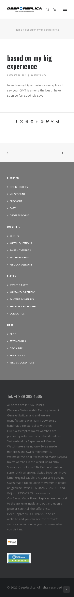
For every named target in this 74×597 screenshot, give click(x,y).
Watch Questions (21, 243)
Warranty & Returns (22, 292)
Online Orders (19, 187)
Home (18, 29)
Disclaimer (16, 348)
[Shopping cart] (52, 9)
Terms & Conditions (22, 362)
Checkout (16, 201)
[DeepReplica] (24, 9)
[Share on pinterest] (32, 121)
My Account (17, 194)
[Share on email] (57, 121)
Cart (13, 208)
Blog (13, 334)
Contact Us (17, 313)
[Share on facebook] (16, 121)
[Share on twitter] (21, 121)
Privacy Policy (19, 355)
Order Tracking (19, 215)
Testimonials (18, 341)
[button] (65, 9)
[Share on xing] (52, 121)
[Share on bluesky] (47, 121)
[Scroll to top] (66, 589)
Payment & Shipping (22, 299)
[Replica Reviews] (19, 558)
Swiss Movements (20, 250)
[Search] (45, 9)
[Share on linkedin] (37, 121)
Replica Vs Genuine (21, 264)
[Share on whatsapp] (42, 121)
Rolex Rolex (40, 75)
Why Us (14, 236)
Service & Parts (19, 285)
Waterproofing (19, 257)
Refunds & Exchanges (23, 306)
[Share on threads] (26, 121)
